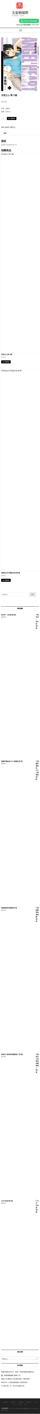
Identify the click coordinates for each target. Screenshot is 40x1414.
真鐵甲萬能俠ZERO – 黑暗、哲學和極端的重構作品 (17, 1372)
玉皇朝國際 (20, 13)
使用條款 (13, 1402)
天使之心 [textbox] (19, 1359)
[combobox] (20, 1358)
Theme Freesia (19, 1408)
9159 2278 (35, 25)
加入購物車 (11, 118)
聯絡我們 (29, 1402)
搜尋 (32, 594)
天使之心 (13, 127)
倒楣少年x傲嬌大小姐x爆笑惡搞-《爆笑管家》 (16, 1379)
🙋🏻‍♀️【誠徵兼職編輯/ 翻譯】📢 (10, 1375)
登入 (14, 1404)
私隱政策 (5, 1402)
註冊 (20, 1404)
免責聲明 (21, 1402)
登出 (26, 1404)
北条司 (7, 127)
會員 (35, 1402)
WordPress (26, 1408)
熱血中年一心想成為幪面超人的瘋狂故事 (14, 1382)
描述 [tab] (5, 133)
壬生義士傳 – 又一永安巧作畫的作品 (12, 1386)
